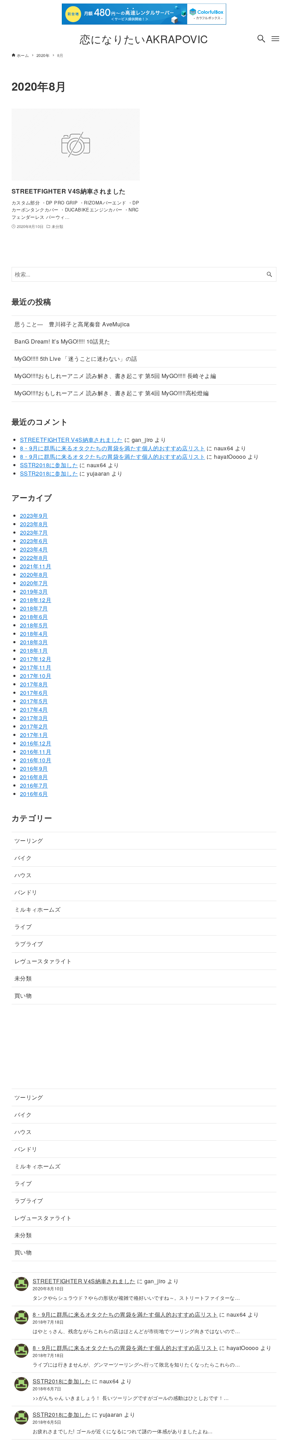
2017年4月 (34, 709)
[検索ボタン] (261, 39)
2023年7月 (34, 532)
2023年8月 (34, 524)
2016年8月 (34, 777)
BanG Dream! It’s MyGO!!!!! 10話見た (62, 341)
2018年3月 (34, 642)
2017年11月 (35, 667)
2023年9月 (34, 515)
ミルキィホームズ (37, 909)
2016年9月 (34, 768)
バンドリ (26, 892)
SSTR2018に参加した (49, 465)
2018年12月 (35, 600)
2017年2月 (34, 726)
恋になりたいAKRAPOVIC (144, 38)
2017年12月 (35, 659)
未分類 (23, 978)
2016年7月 (34, 785)
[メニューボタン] (275, 39)
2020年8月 (34, 574)
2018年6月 (34, 617)
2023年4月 (34, 549)
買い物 (23, 995)
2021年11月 (35, 566)
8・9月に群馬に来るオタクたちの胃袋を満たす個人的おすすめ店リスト (112, 448)
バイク (23, 858)
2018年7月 (34, 608)
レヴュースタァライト (43, 961)
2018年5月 (34, 625)
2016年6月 (34, 794)
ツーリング (28, 840)
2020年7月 (34, 583)
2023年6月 (34, 541)
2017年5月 (34, 701)
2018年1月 (34, 650)
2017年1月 (34, 735)
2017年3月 (34, 718)
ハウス (23, 875)
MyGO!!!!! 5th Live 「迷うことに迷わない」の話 (75, 358)
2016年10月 (35, 760)
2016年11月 (35, 752)
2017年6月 (34, 693)
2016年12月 (35, 743)
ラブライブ (28, 944)
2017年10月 (35, 676)
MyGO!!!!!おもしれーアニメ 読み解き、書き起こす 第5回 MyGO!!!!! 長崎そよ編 (115, 376)
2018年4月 (34, 634)
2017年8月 (34, 684)
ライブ (23, 926)
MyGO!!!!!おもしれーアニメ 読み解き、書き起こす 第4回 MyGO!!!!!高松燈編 (111, 393)
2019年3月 (34, 591)
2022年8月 (34, 558)
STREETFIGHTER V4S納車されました (71, 440)
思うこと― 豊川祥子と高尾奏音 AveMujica (72, 324)
